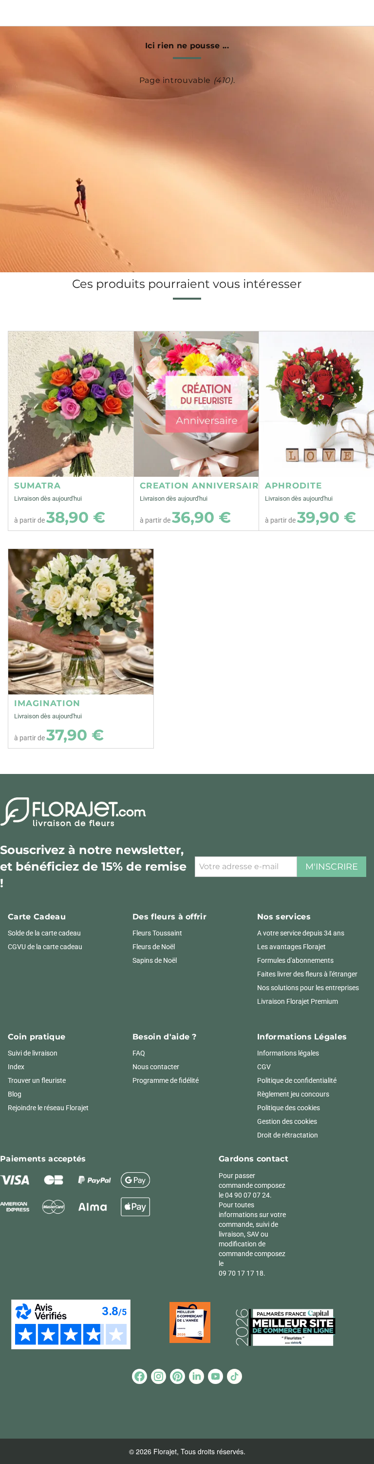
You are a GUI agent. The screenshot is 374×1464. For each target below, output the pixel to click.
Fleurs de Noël (153, 947)
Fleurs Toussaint (157, 933)
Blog (14, 1094)
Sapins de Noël (154, 960)
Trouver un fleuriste (37, 1080)
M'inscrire (331, 866)
